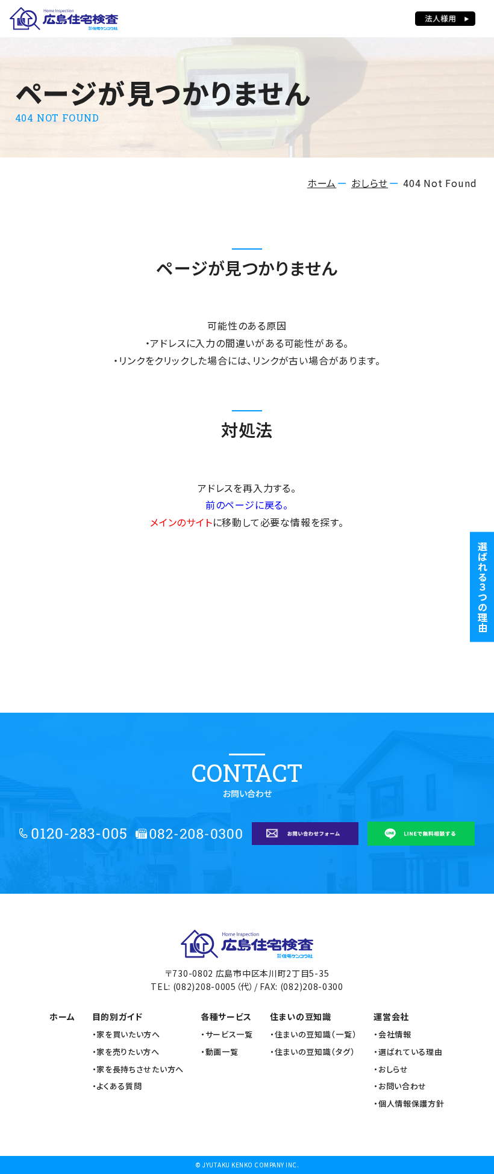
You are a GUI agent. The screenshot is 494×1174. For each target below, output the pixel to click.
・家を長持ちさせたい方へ (138, 1069)
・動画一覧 (220, 1052)
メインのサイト (181, 522)
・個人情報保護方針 (409, 1103)
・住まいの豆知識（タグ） (312, 1052)
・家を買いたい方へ (126, 1034)
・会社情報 (392, 1034)
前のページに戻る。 (247, 504)
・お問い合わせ (400, 1086)
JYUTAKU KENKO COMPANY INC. (250, 1164)
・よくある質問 (117, 1086)
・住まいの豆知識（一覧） (313, 1034)
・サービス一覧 (227, 1034)
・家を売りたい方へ (126, 1052)
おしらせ (369, 183)
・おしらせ (391, 1069)
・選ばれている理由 (408, 1052)
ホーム (321, 183)
